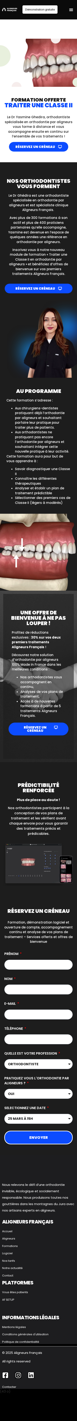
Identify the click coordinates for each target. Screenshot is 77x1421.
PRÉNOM (11, 954)
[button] (71, 10)
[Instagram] (18, 1375)
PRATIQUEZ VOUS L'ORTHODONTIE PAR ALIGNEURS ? (36, 1080)
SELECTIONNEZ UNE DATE (25, 1108)
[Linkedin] (31, 1375)
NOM (8, 979)
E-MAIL (10, 1003)
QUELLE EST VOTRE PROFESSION (31, 1053)
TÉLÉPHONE (14, 1028)
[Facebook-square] (5, 1375)
